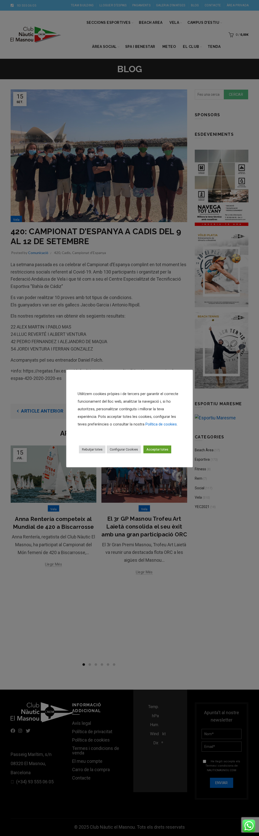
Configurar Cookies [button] (124, 449)
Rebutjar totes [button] (92, 449)
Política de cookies (161, 424)
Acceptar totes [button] (157, 449)
